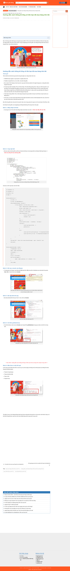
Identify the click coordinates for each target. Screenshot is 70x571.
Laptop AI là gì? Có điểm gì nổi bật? (11, 504)
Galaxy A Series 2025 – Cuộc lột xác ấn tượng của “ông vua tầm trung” (18, 494)
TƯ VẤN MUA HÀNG (31, 6)
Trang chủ (5, 10)
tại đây (26, 557)
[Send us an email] (66, 3)
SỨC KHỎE (39, 6)
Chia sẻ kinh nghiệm (12, 10)
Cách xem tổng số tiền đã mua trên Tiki (12, 468)
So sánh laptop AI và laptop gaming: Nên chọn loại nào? (15, 502)
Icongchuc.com (39, 557)
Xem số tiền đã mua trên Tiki (9, 471)
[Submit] (48, 3)
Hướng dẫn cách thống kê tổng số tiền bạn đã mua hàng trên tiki (32, 468)
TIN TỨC (7, 6)
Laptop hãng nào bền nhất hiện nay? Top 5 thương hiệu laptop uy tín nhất (18, 510)
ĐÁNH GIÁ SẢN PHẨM (13, 6)
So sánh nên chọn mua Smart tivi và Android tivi (14, 464)
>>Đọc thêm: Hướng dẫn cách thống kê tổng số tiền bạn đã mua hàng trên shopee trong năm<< (27, 362)
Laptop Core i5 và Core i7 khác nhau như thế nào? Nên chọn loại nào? (18, 498)
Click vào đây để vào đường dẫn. (12, 152)
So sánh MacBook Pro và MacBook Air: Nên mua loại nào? (15, 512)
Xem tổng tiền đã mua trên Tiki (20, 471)
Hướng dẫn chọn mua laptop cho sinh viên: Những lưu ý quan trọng (17, 508)
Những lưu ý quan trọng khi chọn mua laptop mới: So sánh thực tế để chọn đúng (20, 500)
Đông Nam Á (28, 90)
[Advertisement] (26, 28)
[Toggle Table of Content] (48, 38)
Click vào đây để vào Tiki (39, 109)
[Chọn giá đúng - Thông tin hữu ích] (8, 2)
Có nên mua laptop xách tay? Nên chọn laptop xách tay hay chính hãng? (18, 506)
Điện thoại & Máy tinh (14, 13)
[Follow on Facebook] (60, 3)
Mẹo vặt (20, 13)
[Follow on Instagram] (62, 3)
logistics (22, 78)
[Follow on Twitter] (64, 3)
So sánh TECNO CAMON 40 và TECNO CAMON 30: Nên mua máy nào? (18, 496)
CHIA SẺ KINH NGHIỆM (23, 6)
